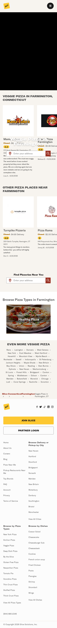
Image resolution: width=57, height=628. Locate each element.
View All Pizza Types (12, 602)
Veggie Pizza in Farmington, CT (42, 395)
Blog (5, 459)
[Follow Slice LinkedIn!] (48, 407)
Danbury (32, 495)
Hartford (32, 456)
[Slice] (6, 6)
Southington (33, 501)
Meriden (32, 478)
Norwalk (32, 473)
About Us (7, 448)
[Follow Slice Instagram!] (52, 407)
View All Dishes (35, 600)
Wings (31, 593)
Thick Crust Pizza (11, 595)
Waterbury (33, 490)
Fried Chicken (34, 565)
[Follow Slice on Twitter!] (40, 407)
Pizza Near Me (9, 465)
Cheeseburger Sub (36, 543)
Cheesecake (33, 537)
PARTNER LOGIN (28, 430)
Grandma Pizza (10, 579)
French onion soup (36, 559)
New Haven (33, 451)
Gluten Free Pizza (11, 562)
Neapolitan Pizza (10, 568)
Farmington (28, 394)
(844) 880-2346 (10, 614)
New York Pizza (10, 534)
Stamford (32, 462)
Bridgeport (33, 467)
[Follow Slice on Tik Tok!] (45, 407)
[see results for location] (10, 153)
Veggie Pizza (8, 545)
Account (7, 490)
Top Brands (8, 478)
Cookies (32, 554)
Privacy (6, 495)
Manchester (33, 512)
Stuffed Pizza (9, 590)
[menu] (50, 6)
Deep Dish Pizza (10, 551)
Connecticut (15, 394)
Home (5, 442)
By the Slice (8, 556)
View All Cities (34, 519)
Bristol (31, 506)
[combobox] (30, 153)
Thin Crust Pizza (10, 584)
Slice (4, 394)
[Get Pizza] (48, 280)
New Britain (33, 484)
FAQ (5, 484)
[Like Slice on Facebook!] (37, 407)
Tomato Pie (8, 573)
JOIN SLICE (28, 420)
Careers (6, 453)
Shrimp (31, 582)
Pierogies (32, 576)
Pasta (31, 570)
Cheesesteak (34, 548)
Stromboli (32, 587)
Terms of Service (10, 501)
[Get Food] (48, 153)
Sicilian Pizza (9, 540)
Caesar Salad (34, 531)
